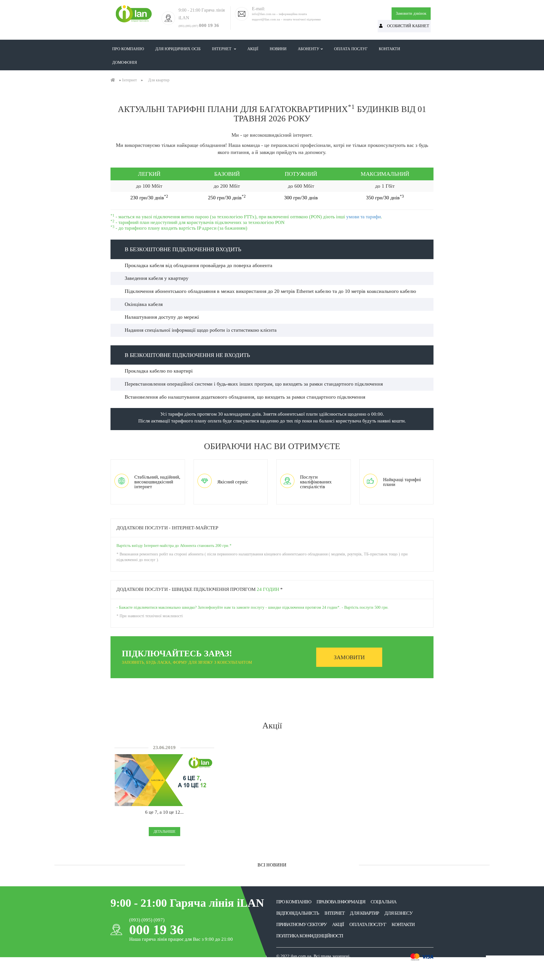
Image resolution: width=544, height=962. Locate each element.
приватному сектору (301, 924)
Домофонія (124, 62)
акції (338, 924)
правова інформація (340, 901)
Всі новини (272, 864)
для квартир (364, 913)
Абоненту (308, 49)
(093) (181, 26)
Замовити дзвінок (411, 13)
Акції (255, 48)
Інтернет (222, 49)
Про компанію (128, 49)
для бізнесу (398, 913)
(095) (188, 26)
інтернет (334, 913)
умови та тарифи (363, 216)
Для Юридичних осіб (180, 48)
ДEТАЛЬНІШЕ (164, 832)
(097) (195, 26)
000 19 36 (209, 25)
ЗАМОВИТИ (349, 657)
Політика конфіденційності (309, 935)
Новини (281, 48)
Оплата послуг (350, 49)
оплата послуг (367, 924)
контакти (403, 924)
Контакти (389, 49)
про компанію (293, 901)
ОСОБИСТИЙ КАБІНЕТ (405, 26)
